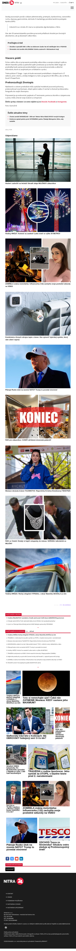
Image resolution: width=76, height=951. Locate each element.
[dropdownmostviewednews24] (38, 667)
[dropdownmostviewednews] (38, 627)
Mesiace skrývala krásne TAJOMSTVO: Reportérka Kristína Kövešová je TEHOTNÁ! (31, 641)
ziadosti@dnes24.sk (64, 924)
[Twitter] (12, 859)
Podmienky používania (15, 901)
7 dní (26, 631)
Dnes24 (44, 102)
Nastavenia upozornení (15, 907)
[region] (20, 3)
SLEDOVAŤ (10, 869)
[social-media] (5, 928)
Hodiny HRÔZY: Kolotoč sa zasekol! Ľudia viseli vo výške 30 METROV (28, 650)
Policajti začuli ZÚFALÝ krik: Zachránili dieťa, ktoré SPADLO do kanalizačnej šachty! (31, 621)
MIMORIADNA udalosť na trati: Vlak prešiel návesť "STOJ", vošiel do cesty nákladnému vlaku (34, 644)
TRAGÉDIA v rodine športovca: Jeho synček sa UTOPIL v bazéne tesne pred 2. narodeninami (34, 638)
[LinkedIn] (21, 859)
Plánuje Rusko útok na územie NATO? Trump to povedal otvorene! (27, 647)
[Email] (17, 859)
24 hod (32, 631)
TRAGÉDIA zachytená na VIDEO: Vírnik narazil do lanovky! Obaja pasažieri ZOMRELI (32, 653)
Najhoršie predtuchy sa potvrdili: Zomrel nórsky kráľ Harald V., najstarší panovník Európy (34, 656)
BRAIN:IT (44, 941)
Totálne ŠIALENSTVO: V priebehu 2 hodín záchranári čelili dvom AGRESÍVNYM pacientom (36, 618)
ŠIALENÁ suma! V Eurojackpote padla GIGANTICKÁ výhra (24, 663)
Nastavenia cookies (13, 904)
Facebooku (52, 102)
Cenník (9, 897)
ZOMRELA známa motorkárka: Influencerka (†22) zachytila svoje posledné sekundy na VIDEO (35, 660)
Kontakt (10, 893)
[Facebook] (7, 859)
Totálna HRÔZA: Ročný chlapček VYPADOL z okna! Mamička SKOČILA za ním (32, 635)
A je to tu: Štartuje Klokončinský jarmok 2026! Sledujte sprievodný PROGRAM (30, 624)
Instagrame (62, 102)
